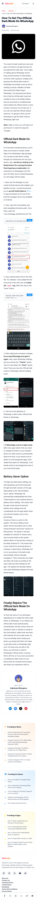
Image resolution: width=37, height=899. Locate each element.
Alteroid (9, 3)
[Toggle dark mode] (33, 3)
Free (28, 191)
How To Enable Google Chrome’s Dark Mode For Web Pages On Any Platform (20, 844)
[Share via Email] (32, 896)
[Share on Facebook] (4, 896)
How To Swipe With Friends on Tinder (20, 838)
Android (11, 11)
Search (26, 3)
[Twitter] (20, 708)
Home (3, 11)
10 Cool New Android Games (17, 803)
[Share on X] (10, 896)
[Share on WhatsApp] (21, 896)
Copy (29, 220)
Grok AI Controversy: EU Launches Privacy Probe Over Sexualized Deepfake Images (19, 734)
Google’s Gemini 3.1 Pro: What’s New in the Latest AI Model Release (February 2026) (19, 742)
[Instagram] (25, 708)
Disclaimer (5, 887)
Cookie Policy (6, 885)
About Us (5, 878)
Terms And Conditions (10, 889)
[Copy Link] (27, 896)
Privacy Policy (7, 891)
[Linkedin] (10, 708)
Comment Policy (7, 882)
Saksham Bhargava (12, 26)
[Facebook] (15, 708)
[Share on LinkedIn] (16, 896)
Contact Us (6, 880)
